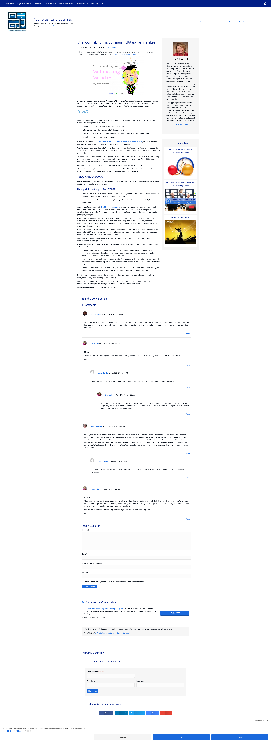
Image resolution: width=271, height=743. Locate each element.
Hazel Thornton (96, 427)
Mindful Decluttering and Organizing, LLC (112, 633)
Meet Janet (254, 22)
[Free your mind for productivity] (180, 232)
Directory (232, 22)
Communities (220, 22)
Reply (188, 333)
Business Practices (82, 4)
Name (84, 554)
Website (85, 573)
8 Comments (111, 47)
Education (37, 4)
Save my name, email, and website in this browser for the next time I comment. (114, 582)
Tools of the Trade (50, 4)
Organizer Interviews (24, 4)
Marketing (94, 4)
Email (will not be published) (93, 563)
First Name (91, 681)
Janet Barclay (53, 26)
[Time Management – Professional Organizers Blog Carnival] (180, 166)
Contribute (242, 22)
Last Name (140, 681)
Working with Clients (66, 4)
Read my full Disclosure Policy (126, 54)
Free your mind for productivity (180, 217)
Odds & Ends (105, 4)
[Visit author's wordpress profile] (184, 128)
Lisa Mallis (95, 344)
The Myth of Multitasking (110, 207)
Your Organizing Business (53, 19)
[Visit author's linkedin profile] (180, 128)
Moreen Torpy (96, 314)
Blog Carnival (10, 4)
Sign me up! (92, 691)
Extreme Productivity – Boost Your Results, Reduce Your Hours (119, 142)
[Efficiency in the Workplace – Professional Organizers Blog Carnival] (180, 200)
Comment (86, 530)
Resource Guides (205, 22)
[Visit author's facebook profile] (176, 128)
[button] (113, 3)
